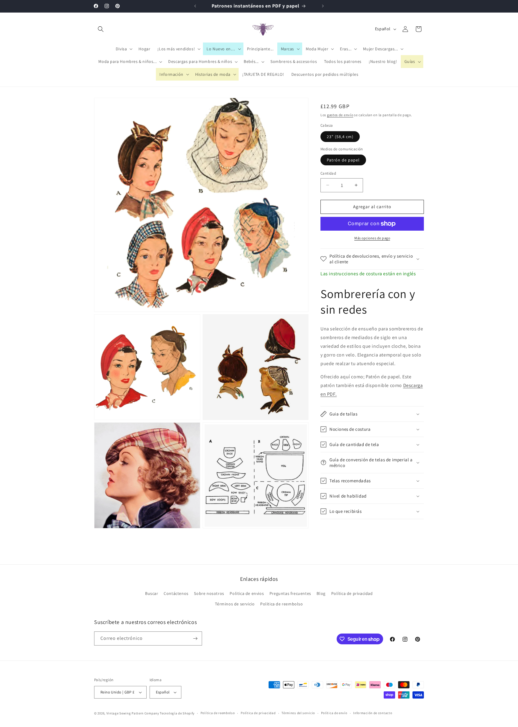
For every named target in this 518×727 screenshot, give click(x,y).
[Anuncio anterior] (195, 6)
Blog (321, 593)
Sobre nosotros (209, 593)
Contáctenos (176, 593)
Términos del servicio (298, 713)
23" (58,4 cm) (340, 136)
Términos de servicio (235, 604)
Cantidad (328, 173)
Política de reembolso (218, 713)
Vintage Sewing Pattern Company (132, 713)
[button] (100, 29)
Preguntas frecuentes (290, 593)
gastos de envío (340, 115)
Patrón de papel (343, 160)
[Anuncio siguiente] (322, 6)
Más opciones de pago (372, 238)
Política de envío (334, 713)
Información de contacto (372, 713)
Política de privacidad (352, 593)
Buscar (151, 593)
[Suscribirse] (195, 638)
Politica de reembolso (281, 604)
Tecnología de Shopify (177, 713)
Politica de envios (247, 593)
